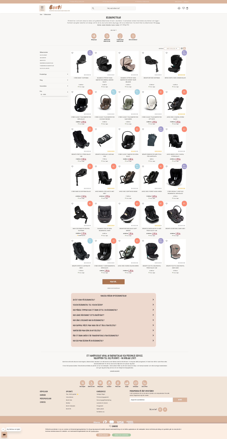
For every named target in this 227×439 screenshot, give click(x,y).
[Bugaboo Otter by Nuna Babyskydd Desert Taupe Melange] (128, 63)
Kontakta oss (100, 411)
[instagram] (159, 409)
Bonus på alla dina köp (77, 1)
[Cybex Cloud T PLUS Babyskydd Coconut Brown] (104, 102)
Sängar (127, 386)
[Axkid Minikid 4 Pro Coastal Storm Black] (175, 140)
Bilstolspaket (43, 55)
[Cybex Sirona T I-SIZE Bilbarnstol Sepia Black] (104, 251)
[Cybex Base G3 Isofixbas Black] (81, 177)
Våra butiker (178, 1)
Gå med (180, 400)
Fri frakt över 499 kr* (110, 1)
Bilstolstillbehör (133, 40)
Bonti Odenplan (70, 406)
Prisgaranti (100, 406)
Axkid (103, 25)
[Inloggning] (179, 8)
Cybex (117, 25)
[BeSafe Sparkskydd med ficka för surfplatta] (151, 140)
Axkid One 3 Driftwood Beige (128, 191)
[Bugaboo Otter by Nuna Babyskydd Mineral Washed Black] (104, 63)
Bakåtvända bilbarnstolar (107, 40)
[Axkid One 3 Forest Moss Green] (151, 177)
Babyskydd (94, 40)
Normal (184, 48)
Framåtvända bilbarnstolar (120, 40)
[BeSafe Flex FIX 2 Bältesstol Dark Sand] (175, 251)
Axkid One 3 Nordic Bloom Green (128, 266)
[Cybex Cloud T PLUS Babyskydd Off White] (151, 102)
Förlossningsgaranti (103, 397)
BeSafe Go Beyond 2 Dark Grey (175, 228)
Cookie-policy (95, 431)
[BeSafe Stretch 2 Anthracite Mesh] (81, 251)
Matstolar (118, 386)
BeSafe (108, 25)
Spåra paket (100, 409)
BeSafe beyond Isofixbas (152, 78)
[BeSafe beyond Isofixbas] (151, 63)
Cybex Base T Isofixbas (81, 78)
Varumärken (43, 57)
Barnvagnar (82, 386)
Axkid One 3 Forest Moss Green (152, 191)
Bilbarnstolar (47, 14)
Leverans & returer (102, 403)
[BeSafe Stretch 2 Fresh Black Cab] (81, 140)
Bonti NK (68, 409)
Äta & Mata (144, 386)
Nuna (113, 25)
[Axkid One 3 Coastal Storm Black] (175, 102)
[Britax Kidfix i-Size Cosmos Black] (175, 63)
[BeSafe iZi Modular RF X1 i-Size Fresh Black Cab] (151, 214)
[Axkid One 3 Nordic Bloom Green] (128, 251)
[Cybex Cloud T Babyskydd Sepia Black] (128, 140)
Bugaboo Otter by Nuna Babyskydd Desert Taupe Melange (128, 80)
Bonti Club (69, 400)
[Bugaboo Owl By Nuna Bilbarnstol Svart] (104, 214)
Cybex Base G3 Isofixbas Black (81, 191)
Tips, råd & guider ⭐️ (72, 394)
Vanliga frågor (101, 394)
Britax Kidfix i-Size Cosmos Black (175, 78)
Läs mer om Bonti (114, 371)
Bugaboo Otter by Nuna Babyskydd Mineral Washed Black (104, 80)
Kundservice (101, 391)
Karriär (43, 395)
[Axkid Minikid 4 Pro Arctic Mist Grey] (104, 177)
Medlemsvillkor (45, 399)
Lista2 (182, 48)
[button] (186, 8)
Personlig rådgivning (143, 1)
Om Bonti (69, 391)
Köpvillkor (44, 391)
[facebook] (164, 409)
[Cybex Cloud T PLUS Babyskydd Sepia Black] (81, 102)
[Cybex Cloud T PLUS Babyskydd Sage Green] (128, 102)
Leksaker (109, 386)
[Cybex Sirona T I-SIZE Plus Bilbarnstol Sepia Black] (175, 177)
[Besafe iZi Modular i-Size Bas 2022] (104, 140)
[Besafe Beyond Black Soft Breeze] (128, 214)
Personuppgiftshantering (104, 400)
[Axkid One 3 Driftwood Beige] (128, 177)
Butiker (68, 403)
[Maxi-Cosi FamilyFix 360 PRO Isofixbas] (81, 214)
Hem (41, 14)
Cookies (43, 402)
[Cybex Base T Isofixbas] (81, 63)
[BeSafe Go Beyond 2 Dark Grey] (175, 214)
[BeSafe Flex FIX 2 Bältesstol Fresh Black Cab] (151, 251)
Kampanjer (135, 386)
